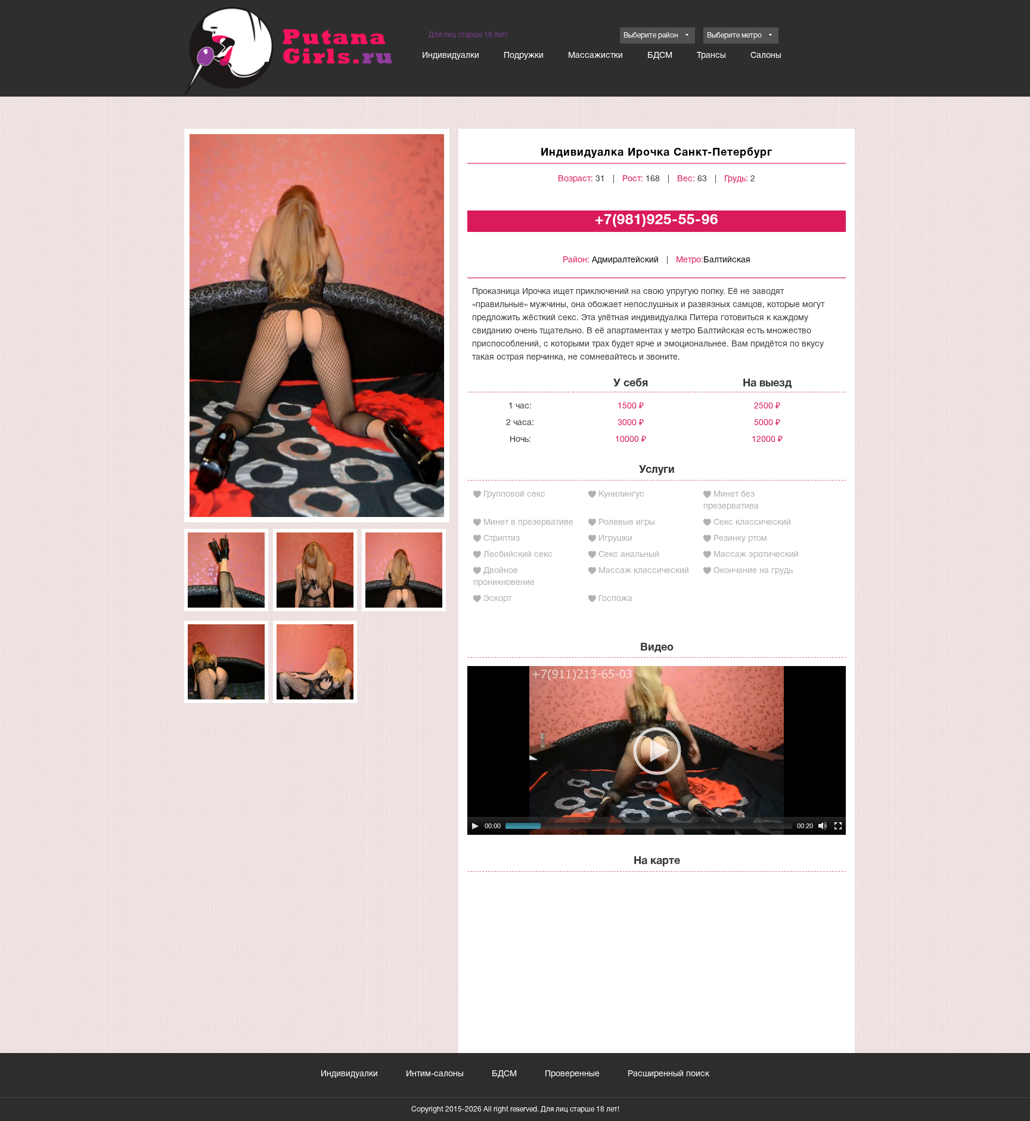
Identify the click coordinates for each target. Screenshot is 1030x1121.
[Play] (475, 826)
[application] (656, 750)
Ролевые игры (626, 523)
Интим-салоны (435, 1074)
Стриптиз (501, 539)
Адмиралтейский (625, 260)
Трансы (711, 56)
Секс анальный (628, 555)
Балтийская (726, 260)
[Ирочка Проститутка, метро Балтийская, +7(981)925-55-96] (317, 325)
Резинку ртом (740, 539)
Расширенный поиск (668, 1074)
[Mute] (822, 826)
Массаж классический (643, 571)
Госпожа (615, 599)
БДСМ (659, 56)
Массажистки (595, 56)
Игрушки (615, 539)
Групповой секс (514, 494)
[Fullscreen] (838, 826)
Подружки (524, 56)
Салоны (765, 56)
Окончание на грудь (753, 571)
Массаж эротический (756, 555)
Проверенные (572, 1074)
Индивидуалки (450, 56)
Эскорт (497, 599)
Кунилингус (621, 494)
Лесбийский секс (518, 555)
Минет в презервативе (528, 523)
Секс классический (752, 523)
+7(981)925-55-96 (656, 220)
